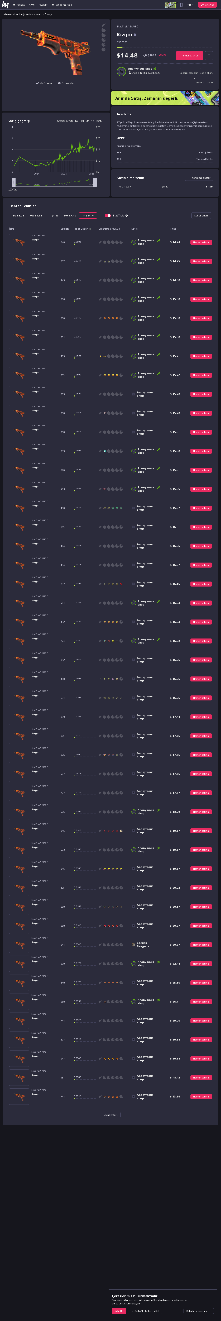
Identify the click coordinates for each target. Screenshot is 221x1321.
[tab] (18, 215)
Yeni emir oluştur (201, 177)
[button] (190, 4)
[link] (10, 14)
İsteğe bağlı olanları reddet (145, 1311)
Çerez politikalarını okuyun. (126, 1303)
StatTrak (118, 215)
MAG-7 (40, 14)
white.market (10, 14)
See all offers (201, 215)
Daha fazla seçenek (196, 1311)
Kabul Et (119, 1311)
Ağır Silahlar (27, 14)
